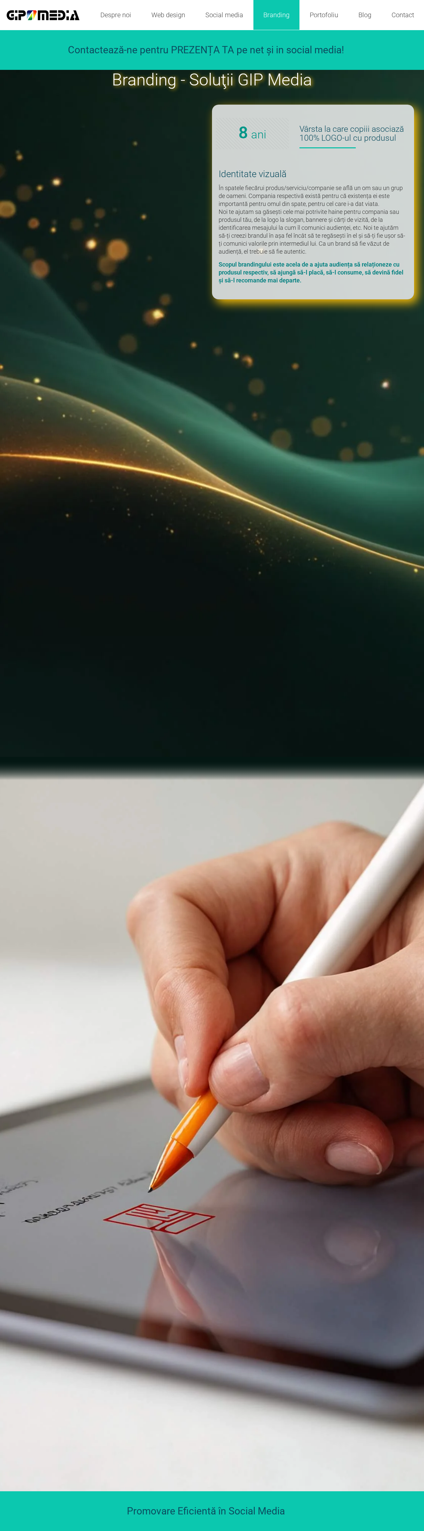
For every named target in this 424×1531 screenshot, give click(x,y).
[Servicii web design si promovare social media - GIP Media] (43, 15)
